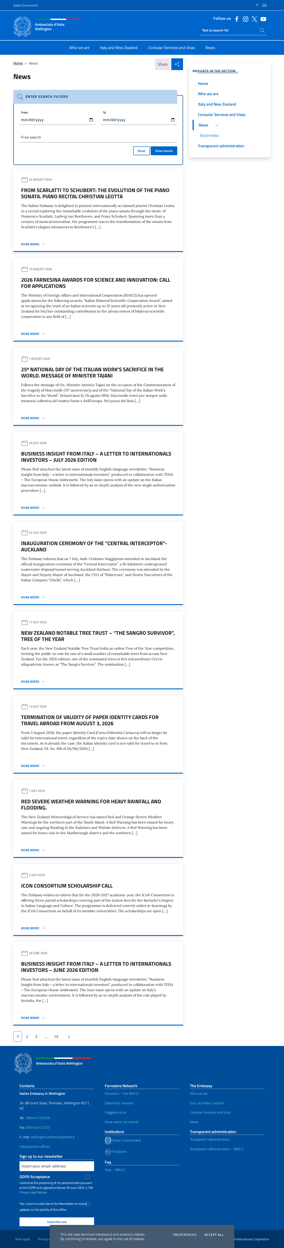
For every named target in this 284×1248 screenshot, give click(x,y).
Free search (31, 137)
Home (18, 63)
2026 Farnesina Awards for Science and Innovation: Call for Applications (95, 283)
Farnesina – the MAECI (122, 1093)
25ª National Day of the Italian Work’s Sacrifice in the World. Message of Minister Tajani (92, 372)
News (194, 1121)
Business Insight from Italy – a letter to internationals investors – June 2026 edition (96, 967)
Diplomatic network (119, 1103)
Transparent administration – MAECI (217, 1149)
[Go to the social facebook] (235, 18)
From (24, 112)
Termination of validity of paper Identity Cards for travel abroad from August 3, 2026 (90, 720)
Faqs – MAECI (115, 1169)
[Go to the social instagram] (244, 18)
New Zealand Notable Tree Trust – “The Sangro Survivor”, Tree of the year (98, 636)
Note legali (22, 1239)
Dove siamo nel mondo (121, 1121)
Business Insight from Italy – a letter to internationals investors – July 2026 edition (96, 457)
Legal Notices (38, 1192)
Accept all (214, 1234)
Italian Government (25, 5)
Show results (164, 150)
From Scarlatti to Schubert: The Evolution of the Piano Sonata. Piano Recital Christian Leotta (95, 193)
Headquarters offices (35, 1146)
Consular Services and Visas (210, 1112)
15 (56, 1037)
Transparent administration (210, 1139)
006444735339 (38, 1117)
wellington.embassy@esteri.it (53, 1137)
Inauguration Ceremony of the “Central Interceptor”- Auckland (94, 546)
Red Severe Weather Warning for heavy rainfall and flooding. (91, 804)
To (104, 112)
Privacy (24, 1192)
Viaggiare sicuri (115, 1112)
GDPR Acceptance (35, 1177)
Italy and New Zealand (207, 1103)
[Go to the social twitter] (253, 18)
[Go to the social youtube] (262, 18)
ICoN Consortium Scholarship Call (66, 886)
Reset (141, 150)
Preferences (185, 1234)
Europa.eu (119, 1151)
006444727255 (38, 1127)
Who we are (199, 1093)
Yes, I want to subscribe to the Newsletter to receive (53, 1203)
